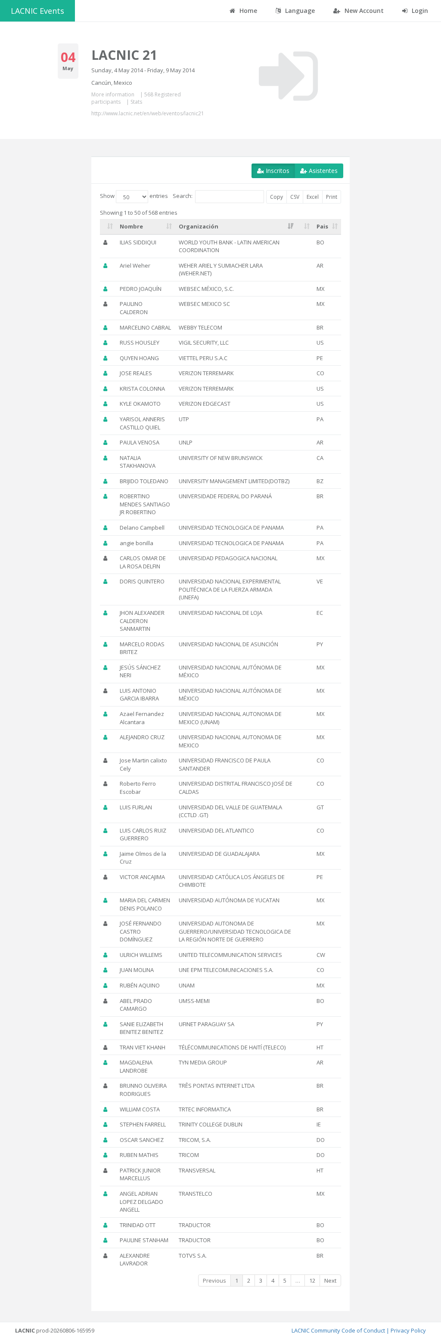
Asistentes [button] (322, 171)
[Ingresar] (288, 76)
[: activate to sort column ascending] (108, 226)
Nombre (131, 226)
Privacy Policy (408, 1330)
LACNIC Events (37, 11)
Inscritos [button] (276, 171)
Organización (198, 226)
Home (247, 10)
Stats (136, 101)
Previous (214, 1280)
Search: (183, 196)
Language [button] (299, 10)
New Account (363, 10)
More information (112, 94)
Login (419, 10)
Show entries (134, 196)
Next (330, 1280)
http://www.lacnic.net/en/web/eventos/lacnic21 (147, 113)
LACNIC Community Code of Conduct (338, 1330)
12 (312, 1280)
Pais (322, 226)
